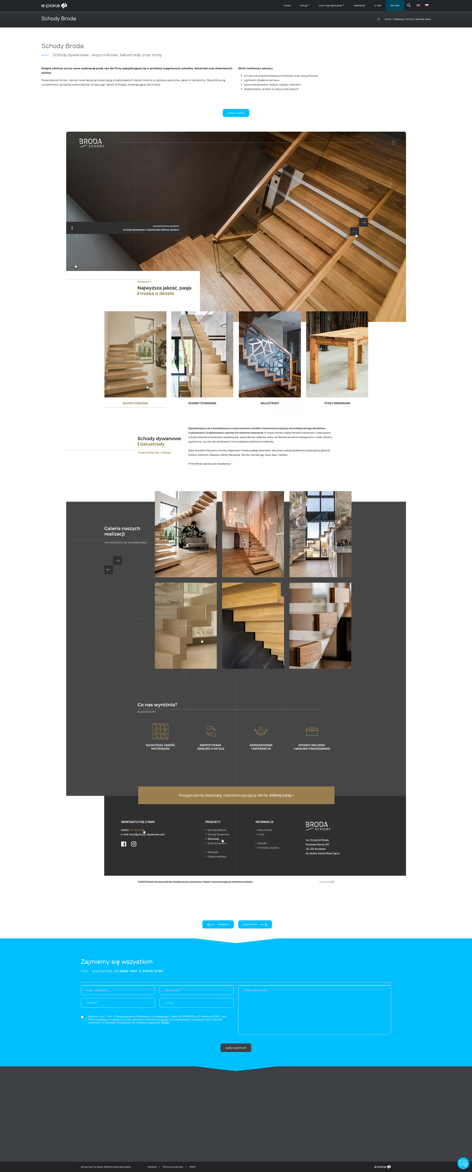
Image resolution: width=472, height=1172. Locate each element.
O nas (377, 5)
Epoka (100, 1167)
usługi (303, 5)
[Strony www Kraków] (294, 1167)
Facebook (152, 1167)
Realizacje (359, 5)
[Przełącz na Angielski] (418, 5)
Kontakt (395, 5)
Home (287, 5)
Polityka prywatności (173, 1167)
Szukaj (409, 5)
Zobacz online (236, 112)
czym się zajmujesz (330, 5)
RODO (192, 1167)
